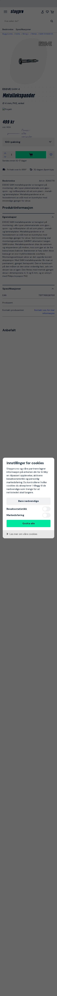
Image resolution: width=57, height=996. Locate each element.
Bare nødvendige (28, 501)
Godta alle (28, 523)
